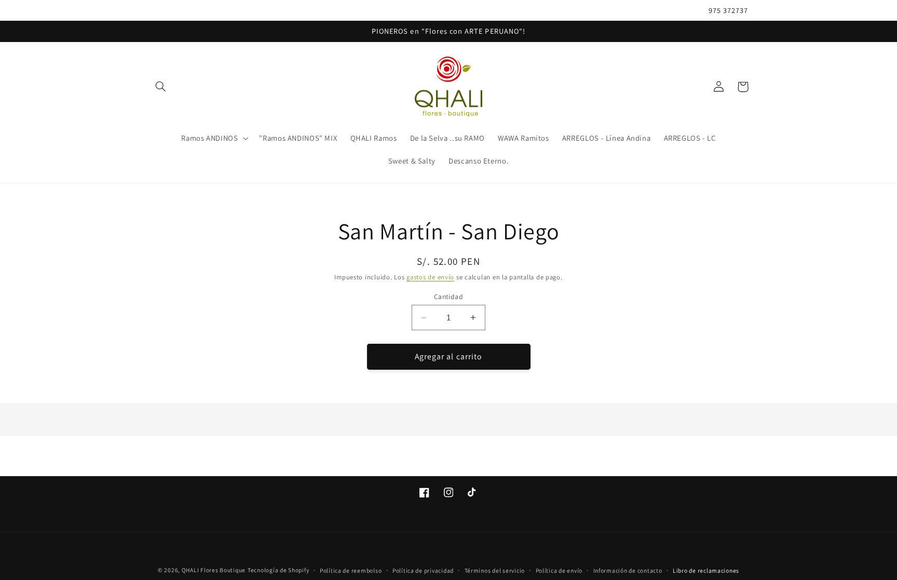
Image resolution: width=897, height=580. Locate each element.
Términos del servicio (495, 570)
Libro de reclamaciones (706, 570)
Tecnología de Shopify (278, 570)
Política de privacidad (423, 570)
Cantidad (448, 296)
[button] (161, 87)
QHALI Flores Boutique (214, 570)
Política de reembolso (351, 570)
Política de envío (559, 570)
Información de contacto (627, 570)
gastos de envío (430, 277)
